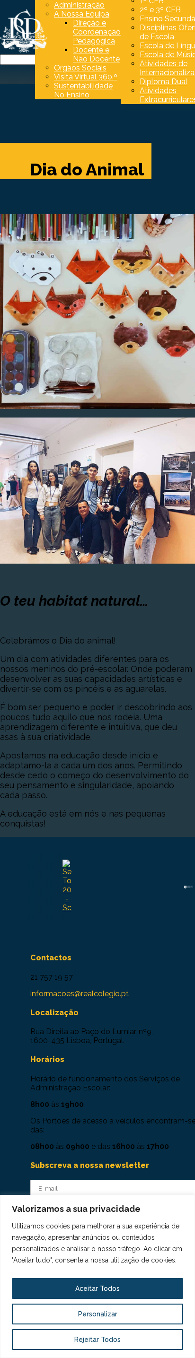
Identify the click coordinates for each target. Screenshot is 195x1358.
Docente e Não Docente (96, 54)
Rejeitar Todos (97, 1339)
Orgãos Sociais (80, 67)
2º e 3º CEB (160, 9)
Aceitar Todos (97, 1288)
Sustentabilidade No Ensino (83, 90)
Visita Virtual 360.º (85, 76)
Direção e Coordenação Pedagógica (97, 31)
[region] (97, 1276)
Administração (79, 4)
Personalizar (97, 1314)
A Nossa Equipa (81, 13)
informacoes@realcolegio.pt (79, 993)
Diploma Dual (163, 81)
